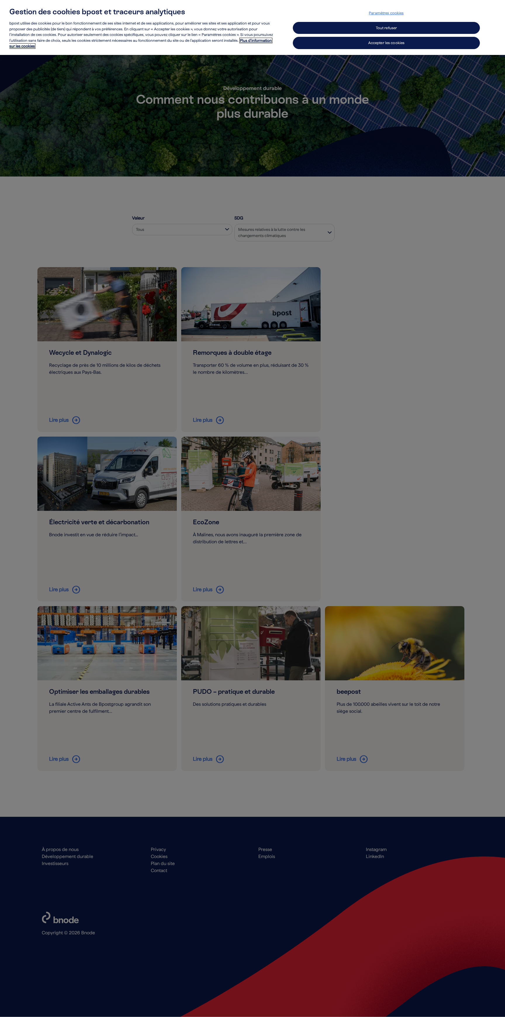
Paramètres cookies (386, 13)
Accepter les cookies (386, 43)
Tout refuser (386, 28)
